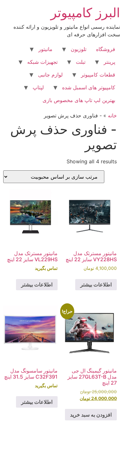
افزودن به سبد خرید (91, 414)
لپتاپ (38, 87)
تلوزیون (78, 49)
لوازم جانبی (50, 74)
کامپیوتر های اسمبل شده (88, 87)
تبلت (80, 62)
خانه (112, 115)
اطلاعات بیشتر (96, 284)
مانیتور (45, 49)
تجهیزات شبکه (42, 62)
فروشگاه (105, 49)
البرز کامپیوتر (85, 12)
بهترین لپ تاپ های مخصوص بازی (79, 100)
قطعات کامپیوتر (98, 74)
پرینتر (109, 62)
